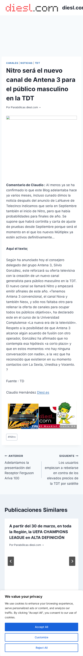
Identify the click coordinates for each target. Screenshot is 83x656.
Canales (12, 63)
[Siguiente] (72, 561)
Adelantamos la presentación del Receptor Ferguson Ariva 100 (19, 467)
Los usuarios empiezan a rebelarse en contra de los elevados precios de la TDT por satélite (61, 469)
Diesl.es (43, 392)
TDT (37, 63)
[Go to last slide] (11, 561)
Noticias (26, 63)
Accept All (41, 627)
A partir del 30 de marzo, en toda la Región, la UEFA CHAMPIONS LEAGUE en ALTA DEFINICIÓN (40, 532)
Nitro (12, 436)
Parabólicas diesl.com (24, 107)
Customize (41, 637)
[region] (41, 623)
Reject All (41, 647)
